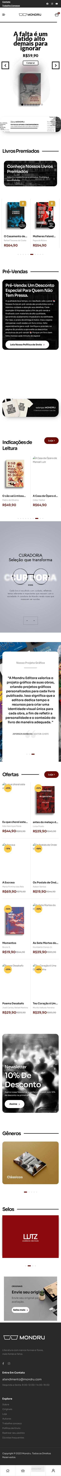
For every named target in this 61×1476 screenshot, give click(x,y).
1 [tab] (18, 254)
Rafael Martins (21, 1007)
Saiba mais (19, 1309)
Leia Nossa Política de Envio (26, 344)
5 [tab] (28, 254)
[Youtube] (57, 4)
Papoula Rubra (11, 240)
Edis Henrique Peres (11, 826)
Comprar (30, 63)
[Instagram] (52, 4)
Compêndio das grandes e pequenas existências (30, 40)
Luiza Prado (38, 826)
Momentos (9, 943)
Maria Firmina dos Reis (13, 886)
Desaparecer (41, 496)
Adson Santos (39, 886)
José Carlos (7, 1007)
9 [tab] (40, 254)
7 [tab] (34, 254)
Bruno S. (6, 947)
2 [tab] (20, 254)
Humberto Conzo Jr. (42, 947)
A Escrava (8, 882)
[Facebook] (47, 4)
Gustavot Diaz (39, 240)
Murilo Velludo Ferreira (43, 1007)
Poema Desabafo (13, 1003)
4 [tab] (25, 254)
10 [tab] (42, 254)
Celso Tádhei (8, 500)
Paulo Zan (37, 500)
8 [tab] (37, 254)
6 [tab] (30, 254)
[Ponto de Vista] (30, 1236)
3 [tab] (23, 254)
